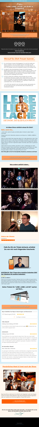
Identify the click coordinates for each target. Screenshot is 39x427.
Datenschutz (22, 424)
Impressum (17, 424)
